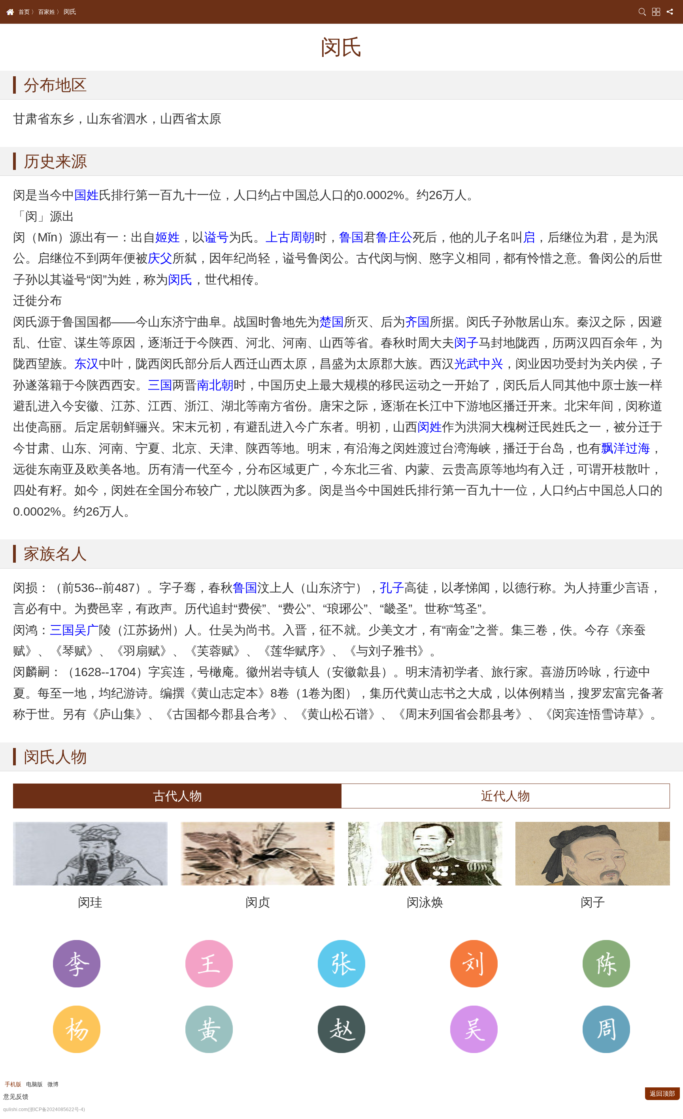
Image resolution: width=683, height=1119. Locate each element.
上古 (278, 237)
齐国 (417, 322)
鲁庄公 (394, 237)
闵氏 (180, 279)
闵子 (466, 343)
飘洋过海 (625, 448)
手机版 (13, 1084)
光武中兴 (478, 364)
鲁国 (351, 237)
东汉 (86, 364)
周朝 (302, 237)
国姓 (86, 195)
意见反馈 (15, 1096)
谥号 (216, 237)
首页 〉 (28, 12)
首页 (10, 12)
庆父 (160, 258)
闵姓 (429, 427)
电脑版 (34, 1084)
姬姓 (167, 237)
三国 (160, 385)
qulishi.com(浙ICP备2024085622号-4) (44, 1109)
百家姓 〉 (50, 12)
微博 (52, 1084)
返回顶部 (662, 1093)
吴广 (86, 630)
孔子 (392, 588)
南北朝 (215, 385)
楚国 (331, 322)
